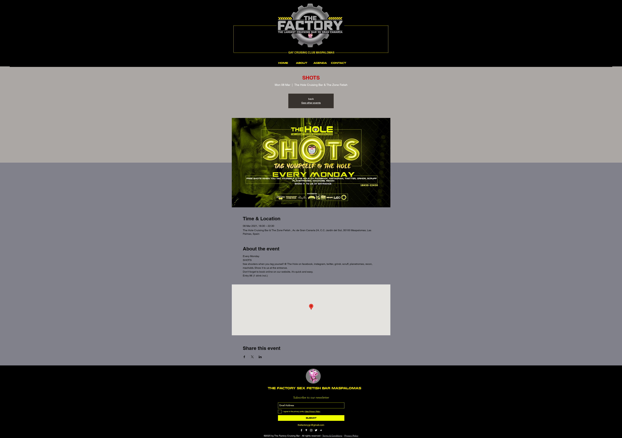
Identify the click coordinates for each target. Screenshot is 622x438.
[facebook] (301, 430)
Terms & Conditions (332, 435)
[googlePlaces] (306, 430)
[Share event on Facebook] (244, 357)
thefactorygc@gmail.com (311, 425)
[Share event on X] (252, 357)
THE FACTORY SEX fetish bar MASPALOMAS (314, 388)
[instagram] (311, 430)
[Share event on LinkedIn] (260, 357)
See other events (311, 102)
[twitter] (316, 430)
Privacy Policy (351, 435)
